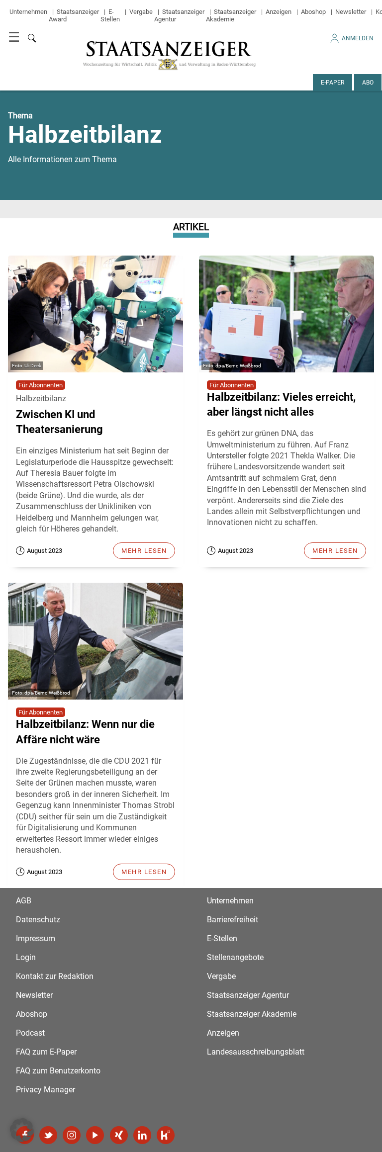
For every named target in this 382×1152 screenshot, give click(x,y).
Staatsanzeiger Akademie (231, 15)
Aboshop (313, 11)
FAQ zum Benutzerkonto (58, 1070)
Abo (368, 82)
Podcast (30, 1033)
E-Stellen (110, 15)
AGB (23, 900)
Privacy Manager (45, 1089)
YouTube (95, 1135)
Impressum (35, 938)
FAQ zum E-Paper (46, 1052)
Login (26, 957)
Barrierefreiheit (232, 919)
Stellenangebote (235, 957)
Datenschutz (38, 919)
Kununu (166, 1135)
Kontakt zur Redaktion (55, 976)
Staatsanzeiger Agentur (248, 995)
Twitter (48, 1135)
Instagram (72, 1135)
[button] (22, 1130)
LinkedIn (142, 1135)
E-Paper (332, 82)
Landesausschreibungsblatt (255, 1052)
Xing (119, 1135)
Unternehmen (28, 11)
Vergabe (141, 11)
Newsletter (350, 11)
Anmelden (358, 38)
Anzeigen (278, 11)
